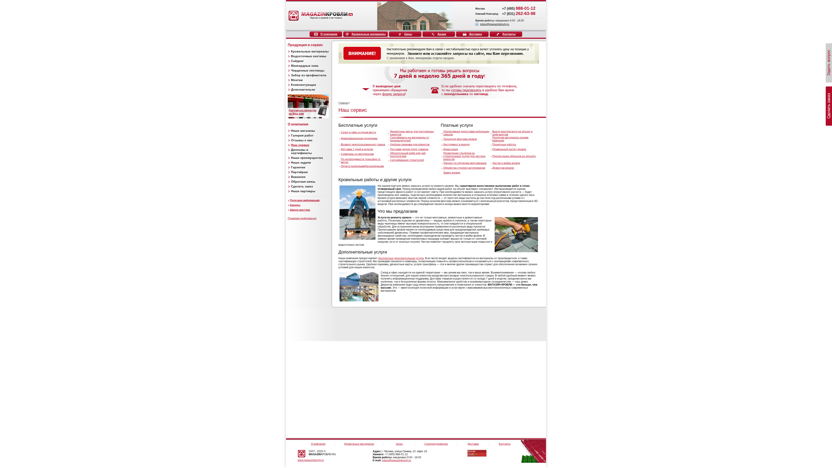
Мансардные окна (304, 65)
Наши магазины (303, 130)
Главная (343, 102)
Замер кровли (451, 172)
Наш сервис (300, 145)
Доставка (475, 34)
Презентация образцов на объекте (514, 156)
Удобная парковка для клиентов (409, 144)
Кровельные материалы (369, 34)
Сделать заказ (302, 186)
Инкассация (450, 149)
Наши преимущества (307, 157)
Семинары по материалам (357, 154)
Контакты (509, 34)
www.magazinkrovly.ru (311, 460)
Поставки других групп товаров (409, 149)
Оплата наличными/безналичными (362, 166)
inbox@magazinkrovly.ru (494, 24)
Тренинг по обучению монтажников (464, 163)
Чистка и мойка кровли (506, 163)
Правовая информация (302, 218)
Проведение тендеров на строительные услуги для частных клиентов (464, 156)
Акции (441, 34)
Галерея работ (302, 135)
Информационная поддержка (359, 138)
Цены (408, 34)
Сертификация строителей (407, 160)
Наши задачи (301, 162)
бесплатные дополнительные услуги (401, 258)
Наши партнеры (303, 191)
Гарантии (298, 167)
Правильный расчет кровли (509, 149)
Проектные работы (504, 144)
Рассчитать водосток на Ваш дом (302, 112)
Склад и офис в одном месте (358, 132)
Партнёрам (299, 172)
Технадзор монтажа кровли (460, 139)
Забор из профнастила (308, 75)
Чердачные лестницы (307, 70)
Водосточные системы (308, 56)
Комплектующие (303, 84)
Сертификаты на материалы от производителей (409, 139)
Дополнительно (303, 89)
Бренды (295, 205)
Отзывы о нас (301, 140)
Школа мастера (300, 209)
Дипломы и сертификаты (301, 151)
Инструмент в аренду (456, 144)
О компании (328, 34)
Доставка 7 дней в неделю (357, 149)
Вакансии (298, 177)
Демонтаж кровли (503, 167)
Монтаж (297, 80)
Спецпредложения (436, 443)
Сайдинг (297, 61)
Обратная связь (303, 181)
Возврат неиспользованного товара (363, 144)
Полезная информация (305, 200)
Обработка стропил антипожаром (464, 167)
